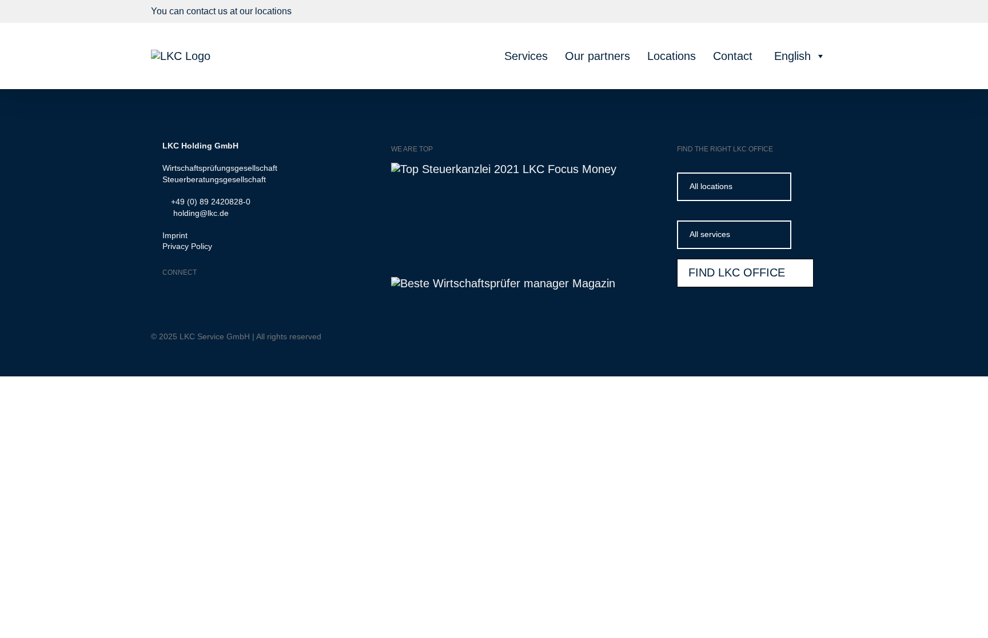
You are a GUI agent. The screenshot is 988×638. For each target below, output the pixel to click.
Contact (732, 56)
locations (273, 11)
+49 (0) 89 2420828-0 (209, 201)
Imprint (175, 235)
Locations (671, 56)
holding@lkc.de (199, 213)
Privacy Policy (187, 246)
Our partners (597, 56)
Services (526, 56)
